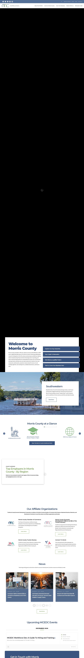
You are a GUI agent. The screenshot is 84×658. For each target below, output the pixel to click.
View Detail (73, 646)
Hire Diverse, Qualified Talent (53, 360)
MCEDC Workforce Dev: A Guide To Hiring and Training (30, 638)
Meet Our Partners (67, 1)
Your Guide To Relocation (52, 354)
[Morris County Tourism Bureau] (11, 544)
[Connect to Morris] (48, 544)
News (76, 1)
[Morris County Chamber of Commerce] (11, 524)
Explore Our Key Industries (52, 348)
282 (46, 605)
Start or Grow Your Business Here (54, 365)
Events (73, 1)
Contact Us (80, 1)
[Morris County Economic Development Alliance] (48, 524)
